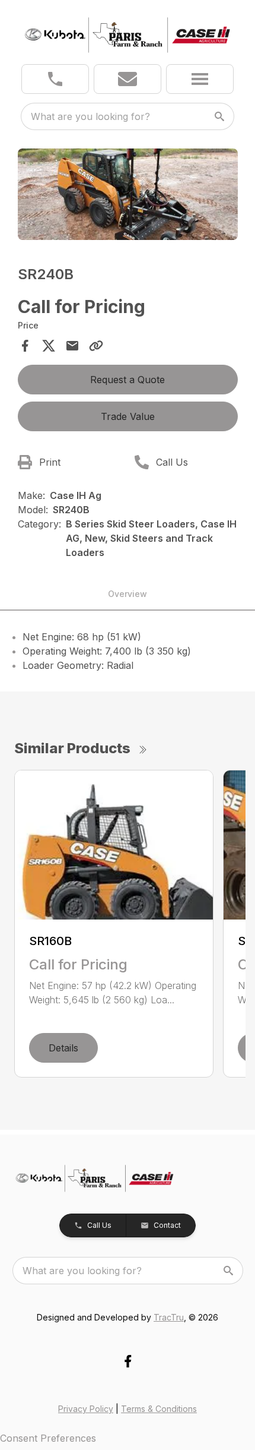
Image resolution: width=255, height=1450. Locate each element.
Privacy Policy (85, 1409)
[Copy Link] (96, 346)
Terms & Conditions (159, 1409)
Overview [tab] (127, 594)
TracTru (169, 1317)
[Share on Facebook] (25, 346)
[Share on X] (49, 346)
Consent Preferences (48, 1438)
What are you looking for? (90, 116)
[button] (55, 79)
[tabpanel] (128, 196)
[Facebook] (127, 1361)
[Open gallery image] (128, 195)
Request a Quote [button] (127, 380)
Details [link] (63, 1048)
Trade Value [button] (128, 416)
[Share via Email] (72, 346)
